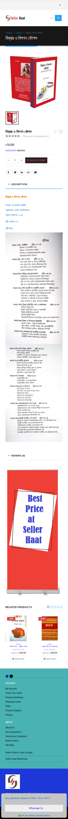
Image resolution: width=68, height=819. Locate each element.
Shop (19, 33)
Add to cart (38, 160)
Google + (29, 172)
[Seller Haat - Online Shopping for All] (15, 18)
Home (9, 33)
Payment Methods (14, 697)
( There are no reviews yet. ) (35, 136)
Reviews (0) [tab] (18, 455)
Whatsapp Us (36, 808)
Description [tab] (19, 184)
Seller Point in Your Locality (18, 752)
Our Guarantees (13, 732)
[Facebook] (59, 5)
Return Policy (12, 740)
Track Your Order (13, 693)
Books (21, 150)
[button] (48, 607)
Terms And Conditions (16, 736)
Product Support (13, 710)
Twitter (15, 172)
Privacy (9, 715)
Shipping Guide (13, 702)
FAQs (8, 706)
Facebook (8, 172)
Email (35, 172)
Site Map (9, 745)
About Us (10, 727)
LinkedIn (22, 172)
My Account (11, 688)
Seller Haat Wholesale (16, 759)
